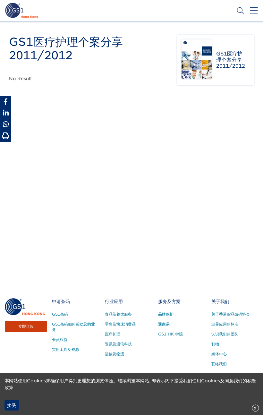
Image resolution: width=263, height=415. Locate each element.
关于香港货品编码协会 (230, 314)
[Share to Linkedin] (5, 113)
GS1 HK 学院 (170, 334)
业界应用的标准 (224, 324)
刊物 (215, 344)
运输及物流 (114, 353)
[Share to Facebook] (5, 101)
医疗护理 (112, 334)
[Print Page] (5, 136)
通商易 (164, 324)
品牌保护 (166, 314)
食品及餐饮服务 (118, 314)
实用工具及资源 (65, 349)
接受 (11, 405)
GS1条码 (60, 314)
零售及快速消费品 (120, 324)
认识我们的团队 (224, 334)
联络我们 (219, 363)
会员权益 (59, 339)
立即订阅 (26, 326)
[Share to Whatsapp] (5, 124)
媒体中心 (219, 353)
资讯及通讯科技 (118, 344)
